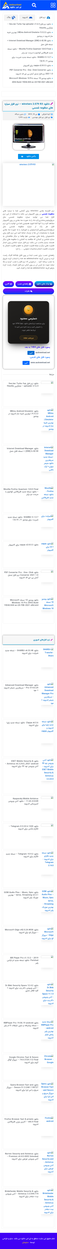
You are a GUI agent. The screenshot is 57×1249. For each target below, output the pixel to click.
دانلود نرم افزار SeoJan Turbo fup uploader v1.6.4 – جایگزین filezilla (22, 385)
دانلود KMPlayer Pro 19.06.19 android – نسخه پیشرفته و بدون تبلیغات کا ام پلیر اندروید (21, 1025)
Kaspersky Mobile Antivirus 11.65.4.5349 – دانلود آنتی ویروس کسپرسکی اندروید (23, 801)
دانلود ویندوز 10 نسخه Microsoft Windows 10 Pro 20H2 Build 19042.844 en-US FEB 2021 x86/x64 (21, 603)
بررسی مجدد (28, 338)
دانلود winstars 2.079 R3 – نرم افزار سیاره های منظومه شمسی (29, 106)
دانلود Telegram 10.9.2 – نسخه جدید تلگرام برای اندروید (22, 855)
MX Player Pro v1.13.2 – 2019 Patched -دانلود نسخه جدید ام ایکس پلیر (22, 960)
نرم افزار (47, 117)
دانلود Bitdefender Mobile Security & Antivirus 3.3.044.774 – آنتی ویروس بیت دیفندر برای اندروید (21, 1194)
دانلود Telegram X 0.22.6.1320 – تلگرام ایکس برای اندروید (23, 828)
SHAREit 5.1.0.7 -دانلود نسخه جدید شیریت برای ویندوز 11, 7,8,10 (23, 518)
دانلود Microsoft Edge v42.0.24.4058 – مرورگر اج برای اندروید (21, 931)
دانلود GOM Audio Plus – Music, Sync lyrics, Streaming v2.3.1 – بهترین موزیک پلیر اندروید (21, 895)
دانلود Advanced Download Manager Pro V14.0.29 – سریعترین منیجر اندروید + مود (21, 688)
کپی (30, 352)
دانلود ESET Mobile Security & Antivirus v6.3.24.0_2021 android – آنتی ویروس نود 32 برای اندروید (21, 764)
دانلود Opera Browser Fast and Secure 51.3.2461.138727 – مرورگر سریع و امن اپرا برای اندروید (22, 1087)
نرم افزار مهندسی (38, 117)
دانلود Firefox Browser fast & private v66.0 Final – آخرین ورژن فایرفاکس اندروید (21, 1122)
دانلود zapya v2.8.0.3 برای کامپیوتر (37, 65)
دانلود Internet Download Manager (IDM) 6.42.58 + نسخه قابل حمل (22, 450)
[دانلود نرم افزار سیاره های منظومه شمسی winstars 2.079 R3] (28, 184)
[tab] (44, 17)
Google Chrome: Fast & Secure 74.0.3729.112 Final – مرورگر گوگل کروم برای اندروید (23, 1060)
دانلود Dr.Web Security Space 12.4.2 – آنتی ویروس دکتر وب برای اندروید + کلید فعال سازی (21, 988)
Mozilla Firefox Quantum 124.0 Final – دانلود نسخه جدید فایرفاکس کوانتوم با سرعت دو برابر (21, 492)
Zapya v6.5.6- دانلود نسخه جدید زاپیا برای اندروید (22, 724)
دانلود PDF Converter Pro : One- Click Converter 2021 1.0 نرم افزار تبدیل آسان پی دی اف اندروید (21, 575)
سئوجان (25, 1242)
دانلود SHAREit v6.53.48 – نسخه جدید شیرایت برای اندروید (21, 652)
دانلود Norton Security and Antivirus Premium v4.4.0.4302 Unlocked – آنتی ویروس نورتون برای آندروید (21, 1156)
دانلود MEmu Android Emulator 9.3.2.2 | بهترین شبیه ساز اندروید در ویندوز (23, 414)
